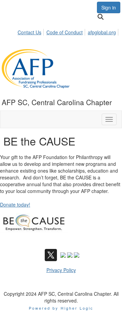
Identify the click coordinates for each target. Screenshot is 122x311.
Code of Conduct (64, 32)
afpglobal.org (102, 32)
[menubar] (68, 31)
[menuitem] (31, 31)
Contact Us (29, 32)
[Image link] (34, 223)
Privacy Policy (61, 270)
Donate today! (15, 204)
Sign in (108, 7)
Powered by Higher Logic (61, 308)
